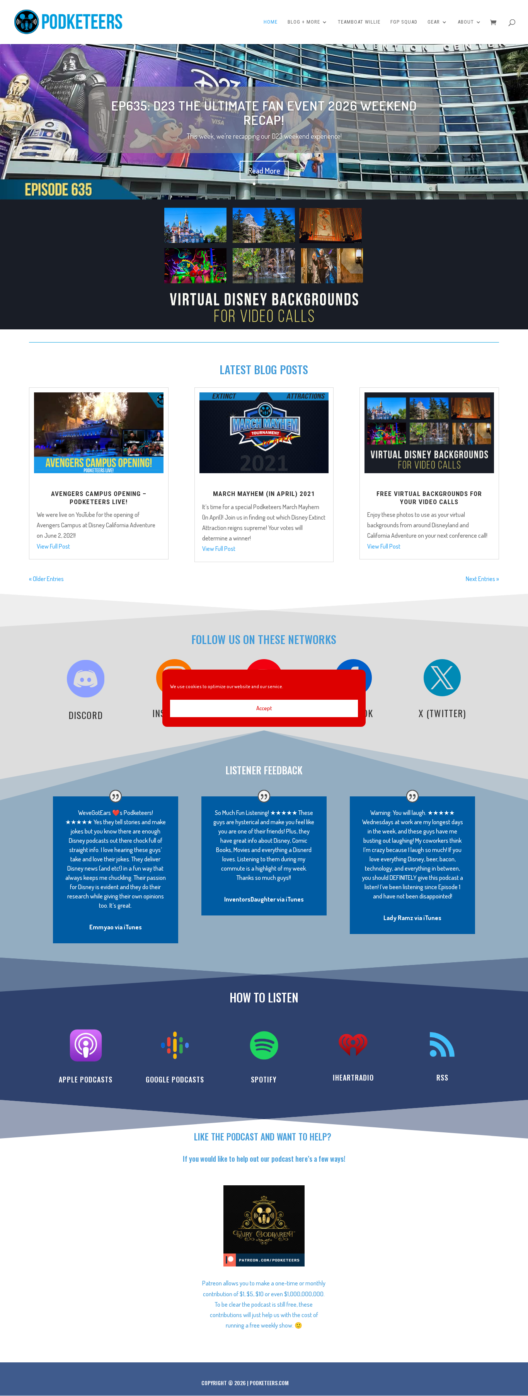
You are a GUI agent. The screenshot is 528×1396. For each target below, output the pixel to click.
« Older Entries (46, 579)
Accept (264, 708)
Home (271, 22)
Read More (264, 170)
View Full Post (53, 546)
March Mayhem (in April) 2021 (264, 494)
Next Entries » (482, 579)
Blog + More (304, 22)
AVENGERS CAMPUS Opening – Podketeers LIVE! (98, 497)
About (466, 22)
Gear (434, 22)
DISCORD (85, 715)
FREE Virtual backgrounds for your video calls (429, 497)
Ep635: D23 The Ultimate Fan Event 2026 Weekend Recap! (264, 112)
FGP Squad (403, 22)
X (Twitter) (442, 713)
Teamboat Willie (359, 22)
